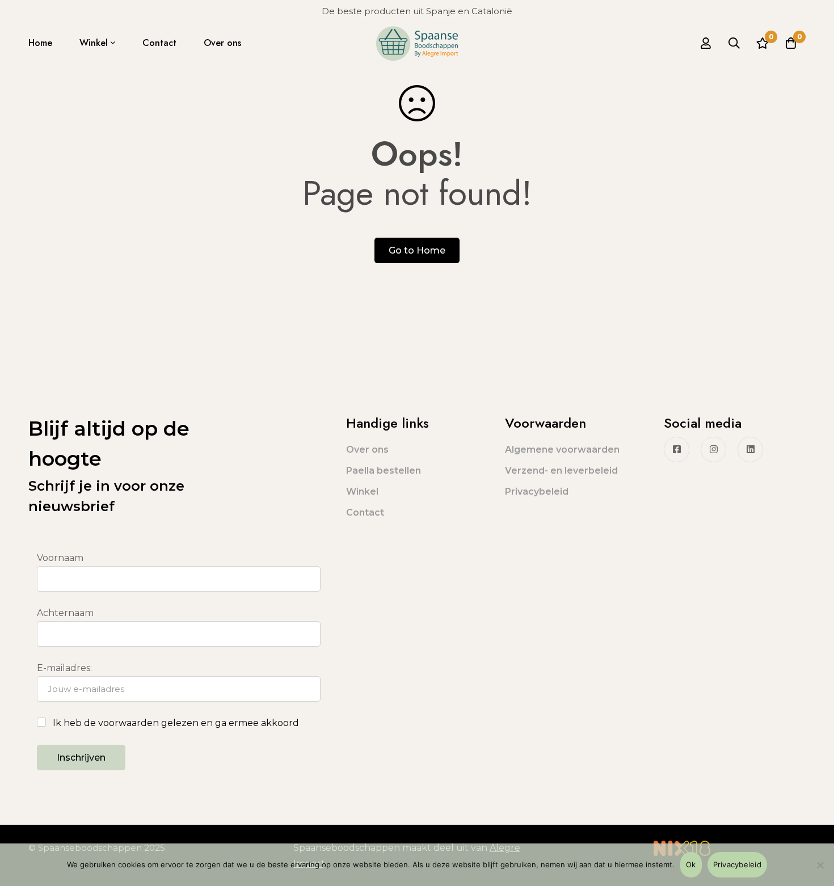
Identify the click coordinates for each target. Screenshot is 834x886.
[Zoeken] (734, 43)
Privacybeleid (737, 864)
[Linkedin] (750, 449)
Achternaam (65, 612)
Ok (691, 864)
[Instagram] (713, 449)
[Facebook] (676, 449)
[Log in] (706, 43)
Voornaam (60, 557)
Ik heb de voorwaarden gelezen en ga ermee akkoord (176, 723)
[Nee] (819, 865)
